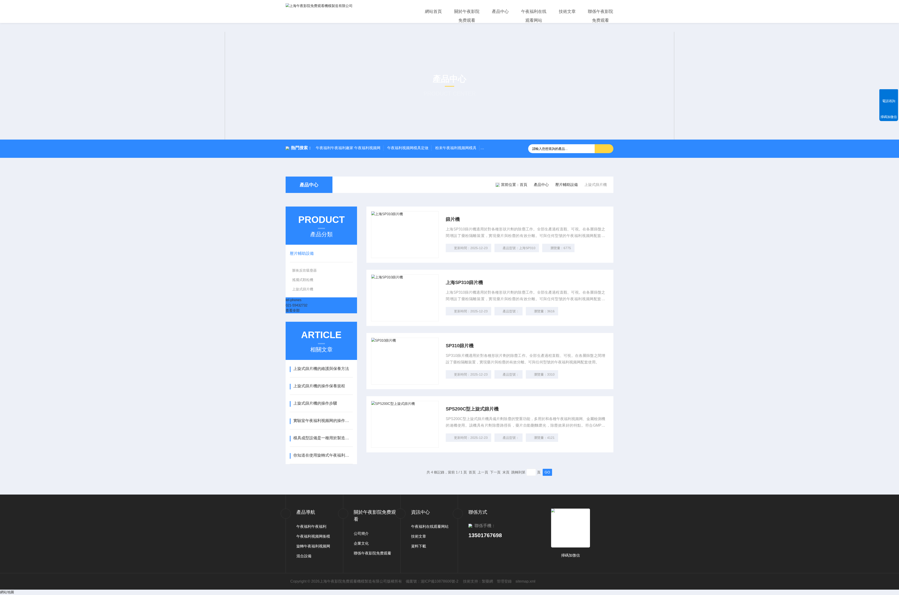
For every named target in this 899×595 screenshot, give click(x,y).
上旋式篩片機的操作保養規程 (319, 386)
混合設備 (303, 556)
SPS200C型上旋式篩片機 (472, 408)
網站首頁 (433, 11)
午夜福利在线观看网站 (533, 16)
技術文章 (567, 11)
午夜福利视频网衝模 (313, 536)
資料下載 (418, 546)
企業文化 (361, 543)
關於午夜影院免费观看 (466, 16)
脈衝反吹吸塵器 (304, 270)
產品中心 (500, 11)
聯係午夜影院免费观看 (600, 16)
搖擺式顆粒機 (302, 280)
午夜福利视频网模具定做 (407, 148)
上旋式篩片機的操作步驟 (315, 403)
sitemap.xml (525, 581)
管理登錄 (504, 581)
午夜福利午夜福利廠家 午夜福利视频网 (348, 148)
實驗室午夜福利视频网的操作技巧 (323, 420)
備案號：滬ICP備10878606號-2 (432, 581)
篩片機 (453, 219)
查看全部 (293, 310)
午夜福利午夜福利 (311, 526)
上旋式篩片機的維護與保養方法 (321, 368)
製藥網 (487, 581)
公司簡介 (361, 534)
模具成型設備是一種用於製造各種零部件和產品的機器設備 (323, 438)
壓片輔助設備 (566, 185)
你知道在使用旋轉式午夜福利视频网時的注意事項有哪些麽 (323, 455)
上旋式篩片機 (302, 289)
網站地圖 (7, 592)
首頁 (523, 185)
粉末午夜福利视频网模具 (455, 148)
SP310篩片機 (460, 345)
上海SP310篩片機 (464, 282)
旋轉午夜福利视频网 (313, 546)
